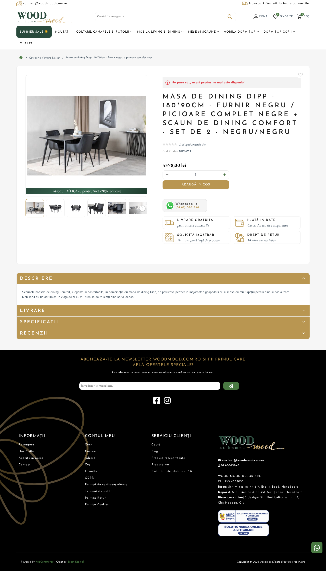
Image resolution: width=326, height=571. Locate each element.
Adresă (90, 458)
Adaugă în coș (196, 184)
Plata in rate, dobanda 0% (171, 471)
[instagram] (167, 400)
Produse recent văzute (168, 458)
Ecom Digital (75, 562)
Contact (25, 464)
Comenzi (91, 451)
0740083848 (230, 465)
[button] (142, 208)
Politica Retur (95, 497)
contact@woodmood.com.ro (243, 460)
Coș (87, 464)
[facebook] (156, 400)
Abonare (231, 386)
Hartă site (26, 451)
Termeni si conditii (98, 491)
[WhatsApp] (316, 547)
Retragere (26, 444)
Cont (88, 444)
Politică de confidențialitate (106, 484)
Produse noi (160, 464)
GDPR (89, 477)
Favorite (300, 75)
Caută (230, 16)
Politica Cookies (97, 504)
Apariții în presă (31, 458)
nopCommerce (45, 562)
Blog (154, 451)
